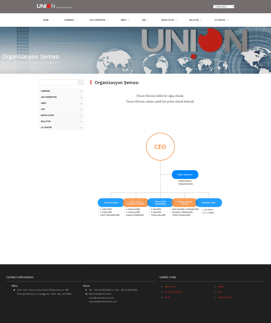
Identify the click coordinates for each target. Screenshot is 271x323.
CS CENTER (219, 20)
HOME (46, 20)
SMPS (123, 20)
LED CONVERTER (97, 20)
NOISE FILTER (167, 20)
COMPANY (69, 20)
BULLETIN (194, 20)
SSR (144, 20)
